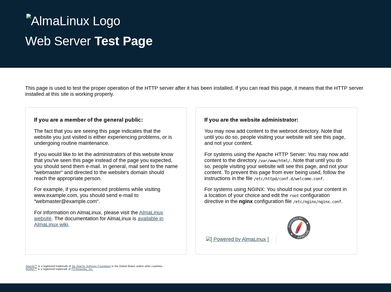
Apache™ (31, 266)
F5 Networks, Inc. (82, 269)
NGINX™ (31, 269)
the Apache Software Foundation (91, 266)
